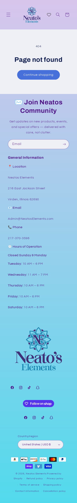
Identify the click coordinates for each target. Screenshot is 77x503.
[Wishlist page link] (49, 15)
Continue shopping (38, 74)
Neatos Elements (36, 474)
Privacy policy (55, 478)
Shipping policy (52, 485)
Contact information (27, 491)
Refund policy (34, 478)
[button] (8, 14)
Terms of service (29, 485)
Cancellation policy (54, 491)
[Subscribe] (64, 144)
